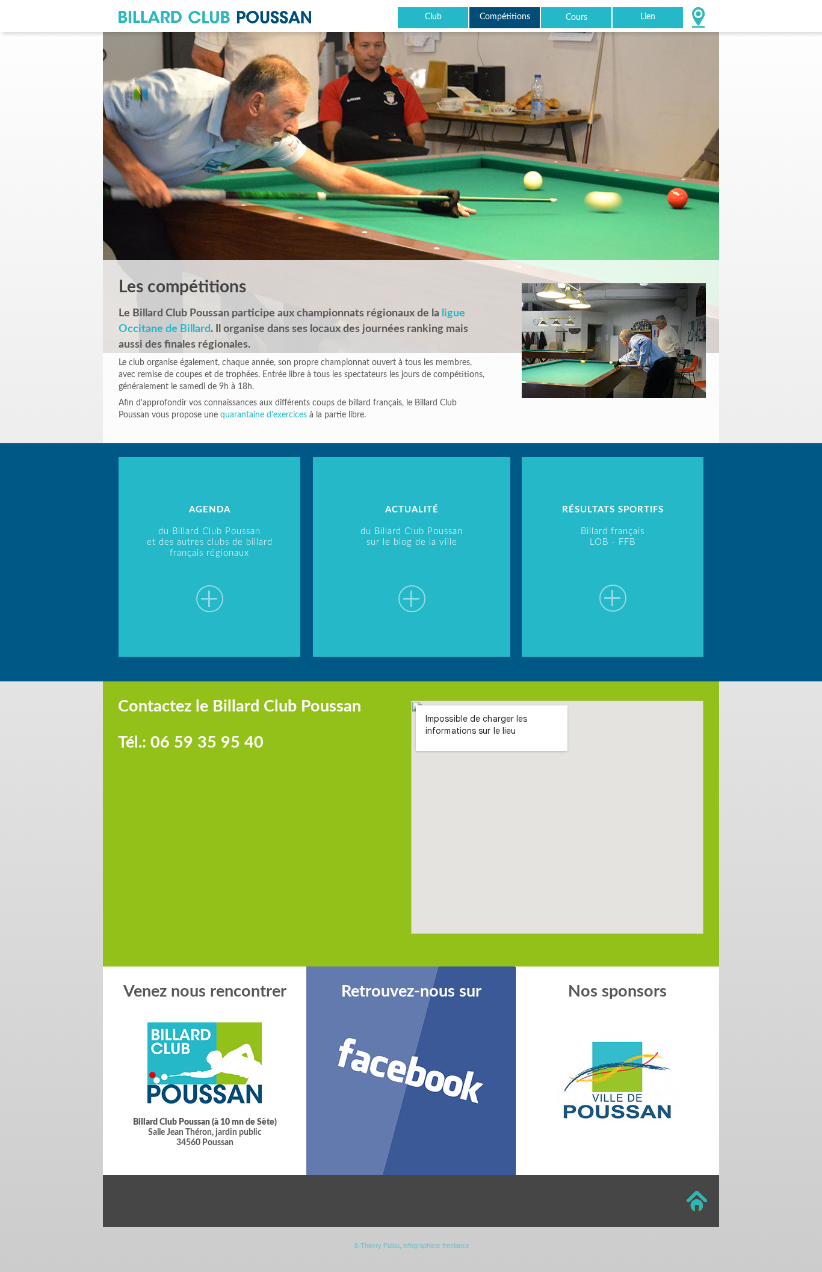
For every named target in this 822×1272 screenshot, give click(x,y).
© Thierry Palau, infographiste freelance (411, 1245)
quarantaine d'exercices (263, 415)
